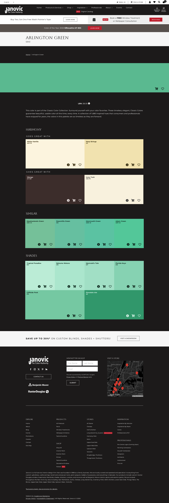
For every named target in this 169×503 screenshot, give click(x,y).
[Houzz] (46, 369)
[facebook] (31, 369)
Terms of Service (83, 377)
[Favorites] (154, 2)
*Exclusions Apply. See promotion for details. (41, 489)
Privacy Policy (71, 377)
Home (28, 55)
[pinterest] (43, 369)
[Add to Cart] (156, 88)
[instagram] (35, 369)
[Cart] (163, 2)
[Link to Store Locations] (125, 379)
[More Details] (68, 165)
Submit (73, 383)
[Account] (150, 2)
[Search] (159, 2)
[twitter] (39, 369)
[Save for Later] (162, 88)
